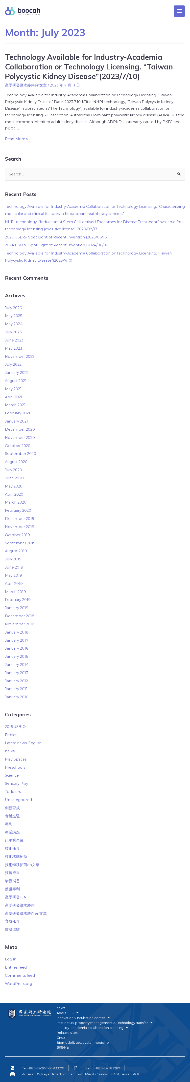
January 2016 (16, 648)
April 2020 (14, 494)
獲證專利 (12, 889)
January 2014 (16, 664)
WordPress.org (18, 983)
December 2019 (19, 518)
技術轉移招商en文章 (22, 865)
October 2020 (17, 446)
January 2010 (16, 697)
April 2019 (14, 583)
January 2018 (16, 632)
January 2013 (16, 673)
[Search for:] (95, 174)
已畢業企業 (14, 840)
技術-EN (12, 848)
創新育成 (12, 808)
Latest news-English (23, 743)
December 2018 (19, 616)
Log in (10, 959)
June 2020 (14, 478)
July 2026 (13, 308)
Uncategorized (18, 800)
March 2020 (15, 502)
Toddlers (13, 791)
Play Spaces (15, 759)
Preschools (15, 767)
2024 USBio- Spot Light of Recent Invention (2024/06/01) (56, 245)
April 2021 (13, 397)
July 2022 (13, 364)
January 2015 (16, 656)
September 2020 (20, 453)
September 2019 (20, 543)
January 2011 (16, 689)
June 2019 (14, 567)
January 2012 (16, 681)
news (10, 751)
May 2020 (14, 486)
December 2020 (20, 429)
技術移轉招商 (16, 856)
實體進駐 (12, 816)
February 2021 (17, 413)
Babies (11, 735)
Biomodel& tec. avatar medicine (83, 1042)
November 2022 (19, 356)
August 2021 (15, 381)
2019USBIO (15, 726)
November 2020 (20, 437)
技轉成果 (12, 872)
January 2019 (16, 608)
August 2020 (16, 462)
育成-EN (12, 921)
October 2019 (17, 535)
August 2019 (16, 551)
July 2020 (13, 470)
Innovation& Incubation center (81, 1018)
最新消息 (12, 881)
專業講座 (12, 832)
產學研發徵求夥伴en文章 (26, 85)
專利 (8, 824)
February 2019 (18, 599)
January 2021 (16, 421)
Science (12, 775)
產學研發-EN (16, 897)
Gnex (61, 1038)
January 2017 (16, 640)
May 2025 (13, 316)
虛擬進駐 (12, 929)
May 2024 (14, 324)
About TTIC (65, 1013)
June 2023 (14, 340)
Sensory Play (16, 783)
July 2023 (13, 332)
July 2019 (13, 559)
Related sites (67, 1033)
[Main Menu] (179, 11)
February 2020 (18, 510)
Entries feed (16, 967)
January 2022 (16, 372)
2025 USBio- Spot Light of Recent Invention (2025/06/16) (56, 237)
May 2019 (13, 575)
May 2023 (13, 348)
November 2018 (19, 624)
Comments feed (20, 975)
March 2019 (15, 592)
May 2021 (13, 389)
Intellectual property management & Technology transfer (102, 1023)
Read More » (16, 139)
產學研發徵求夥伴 (20, 905)
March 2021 (15, 405)
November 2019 (19, 527)
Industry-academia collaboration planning (90, 1028)
